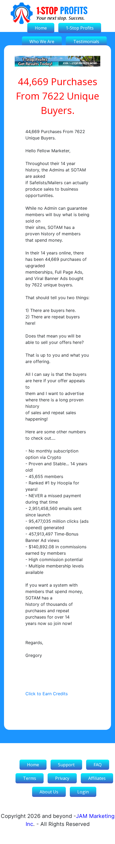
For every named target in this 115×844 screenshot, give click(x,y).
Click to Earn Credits (46, 693)
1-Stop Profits (80, 28)
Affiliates (97, 778)
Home (41, 28)
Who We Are (41, 41)
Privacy (62, 778)
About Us (49, 792)
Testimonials (86, 41)
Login (83, 792)
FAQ (98, 765)
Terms (29, 778)
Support (66, 765)
